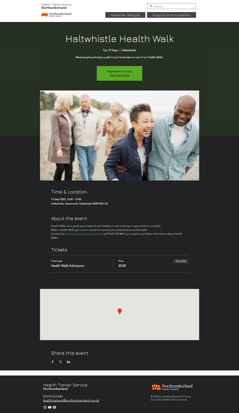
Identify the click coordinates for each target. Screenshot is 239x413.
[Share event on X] (60, 361)
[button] (125, 15)
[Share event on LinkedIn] (68, 361)
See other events (119, 75)
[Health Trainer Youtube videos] (50, 407)
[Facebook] (54, 407)
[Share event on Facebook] (52, 361)
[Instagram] (45, 407)
